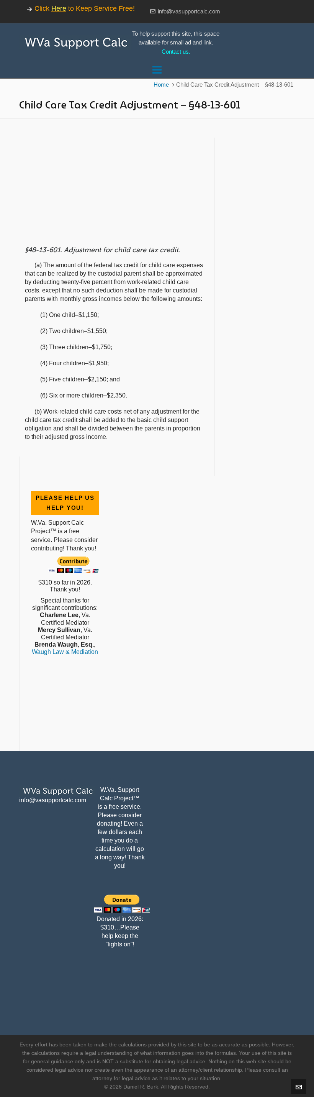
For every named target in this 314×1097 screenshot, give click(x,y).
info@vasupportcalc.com (189, 11)
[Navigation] (157, 70)
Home (161, 85)
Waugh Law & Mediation (65, 652)
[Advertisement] (114, 191)
